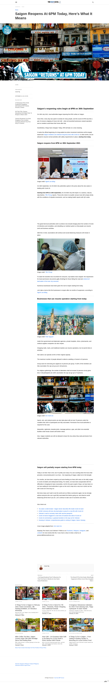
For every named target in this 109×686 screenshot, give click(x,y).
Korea (28, 665)
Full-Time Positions (35, 647)
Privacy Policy (43, 647)
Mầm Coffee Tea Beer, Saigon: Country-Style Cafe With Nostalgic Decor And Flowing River (26, 638)
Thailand (31, 663)
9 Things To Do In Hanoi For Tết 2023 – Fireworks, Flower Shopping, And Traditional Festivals (54, 606)
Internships (27, 647)
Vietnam (22, 665)
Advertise (17, 663)
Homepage (17, 6)
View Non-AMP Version (59, 677)
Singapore (22, 663)
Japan (25, 665)
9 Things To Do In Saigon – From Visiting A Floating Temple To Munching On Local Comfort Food (80, 638)
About (16, 647)
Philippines (36, 663)
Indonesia (17, 665)
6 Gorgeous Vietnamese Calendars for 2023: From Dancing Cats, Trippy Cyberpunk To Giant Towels (81, 606)
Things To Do (18, 601)
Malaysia (27, 663)
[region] (65, 95)
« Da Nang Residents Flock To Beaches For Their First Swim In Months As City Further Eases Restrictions (49, 579)
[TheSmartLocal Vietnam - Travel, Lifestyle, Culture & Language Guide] (54, 2)
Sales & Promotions (74, 601)
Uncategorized (19, 633)
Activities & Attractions (75, 633)
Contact (23, 647)
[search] (93, 2)
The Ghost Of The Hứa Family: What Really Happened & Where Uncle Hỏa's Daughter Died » (82, 579)
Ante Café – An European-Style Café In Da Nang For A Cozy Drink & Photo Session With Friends (54, 638)
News (23, 6)
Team (19, 647)
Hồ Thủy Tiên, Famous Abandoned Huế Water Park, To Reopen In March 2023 (23, 113)
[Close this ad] (108, 681)
